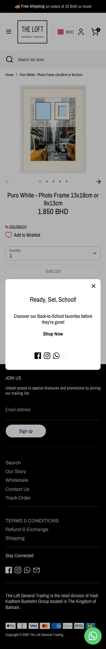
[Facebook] (38, 355)
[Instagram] (47, 355)
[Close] (93, 286)
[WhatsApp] (56, 355)
